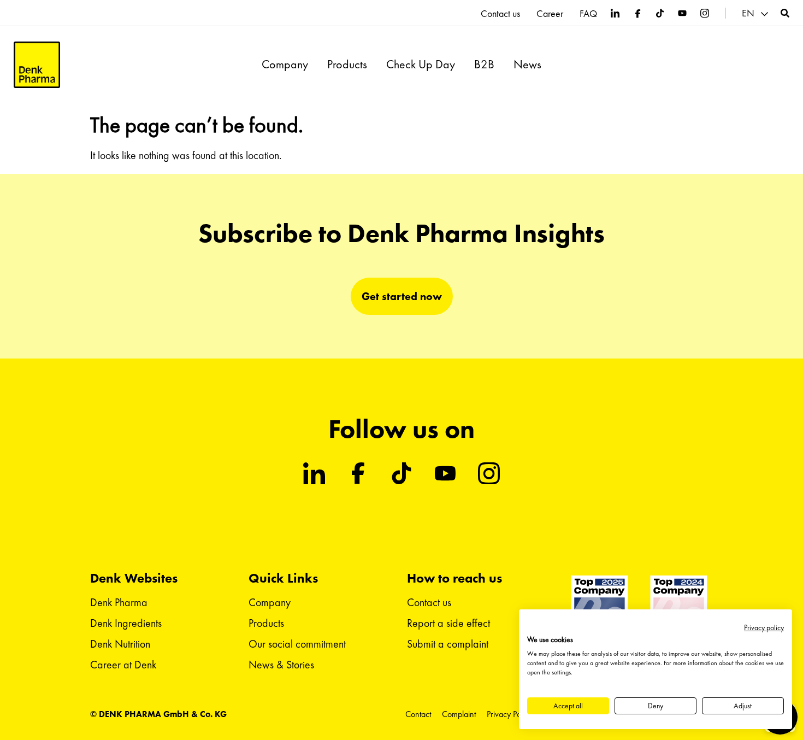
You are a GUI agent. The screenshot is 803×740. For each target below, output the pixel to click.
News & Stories (281, 664)
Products (347, 64)
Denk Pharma (118, 602)
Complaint (459, 714)
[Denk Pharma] (37, 65)
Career (549, 14)
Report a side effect (448, 623)
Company (285, 64)
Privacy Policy (509, 714)
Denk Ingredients (126, 623)
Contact (418, 714)
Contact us (500, 14)
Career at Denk (123, 664)
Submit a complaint (447, 643)
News (527, 64)
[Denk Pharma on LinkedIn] (615, 13)
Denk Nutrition (120, 643)
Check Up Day (420, 64)
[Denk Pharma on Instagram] (704, 13)
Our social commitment (297, 643)
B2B (484, 64)
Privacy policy (764, 627)
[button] (756, 13)
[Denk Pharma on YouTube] (682, 13)
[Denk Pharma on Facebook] (637, 13)
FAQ (588, 14)
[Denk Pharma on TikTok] (660, 13)
